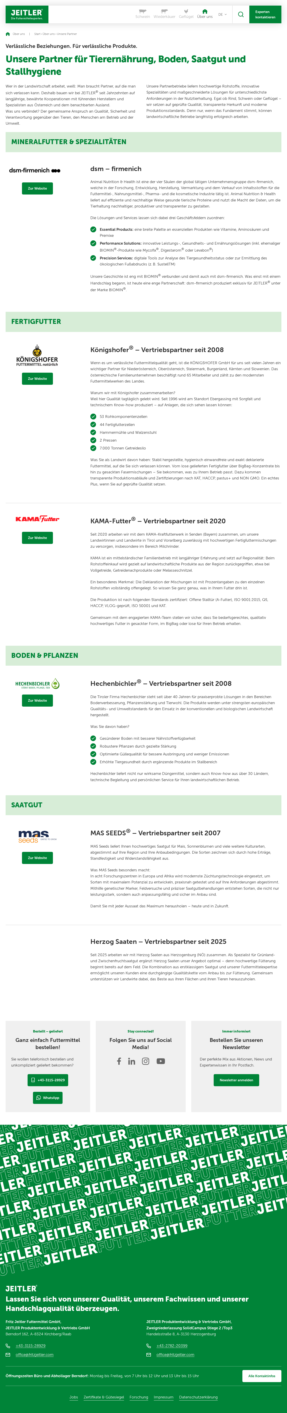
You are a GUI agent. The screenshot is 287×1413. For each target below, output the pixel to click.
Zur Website (37, 188)
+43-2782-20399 (172, 1345)
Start (37, 34)
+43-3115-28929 (51, 1080)
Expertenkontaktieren (265, 14)
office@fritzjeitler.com (35, 1354)
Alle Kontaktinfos (261, 1376)
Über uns (49, 34)
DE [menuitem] (220, 15)
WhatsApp (51, 1098)
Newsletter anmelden (236, 1080)
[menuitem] (222, 14)
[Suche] (241, 14)
